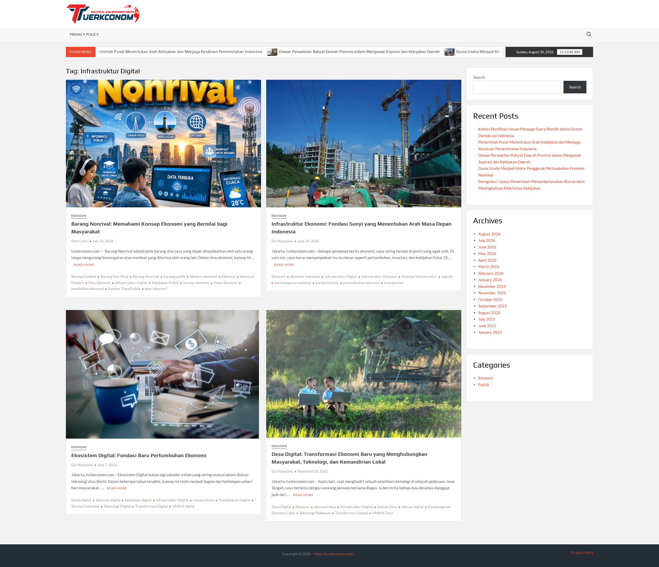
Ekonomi (78, 216)
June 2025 (487, 325)
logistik (447, 276)
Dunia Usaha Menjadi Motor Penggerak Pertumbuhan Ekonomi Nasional (481, 51)
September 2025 (492, 306)
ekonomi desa (325, 506)
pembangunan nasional (292, 282)
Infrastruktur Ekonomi (379, 276)
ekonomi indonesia (305, 276)
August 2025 (489, 312)
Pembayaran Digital (234, 500)
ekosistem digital (138, 500)
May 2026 (487, 253)
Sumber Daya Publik (124, 288)
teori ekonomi (156, 288)
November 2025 (492, 292)
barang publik (174, 276)
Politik (483, 384)
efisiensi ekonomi (203, 276)
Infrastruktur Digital (131, 282)
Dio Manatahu (282, 241)
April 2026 (487, 260)
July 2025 (486, 319)
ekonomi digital (108, 500)
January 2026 (490, 279)
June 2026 (487, 247)
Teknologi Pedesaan (315, 513)
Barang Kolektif (83, 276)
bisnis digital (81, 500)
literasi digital (412, 506)
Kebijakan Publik (165, 282)
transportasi (394, 282)
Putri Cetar (79, 241)
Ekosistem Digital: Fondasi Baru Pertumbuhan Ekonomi (138, 455)
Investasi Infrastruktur (419, 276)
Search (479, 77)
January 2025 (490, 332)
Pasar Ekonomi (226, 282)
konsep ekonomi (196, 282)
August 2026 (489, 234)
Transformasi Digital (151, 506)
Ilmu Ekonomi (100, 282)
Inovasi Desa (387, 506)
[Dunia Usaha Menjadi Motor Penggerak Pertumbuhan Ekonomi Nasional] (410, 51)
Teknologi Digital (117, 506)
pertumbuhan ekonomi (361, 282)
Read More (84, 265)
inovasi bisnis (203, 500)
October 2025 (490, 299)
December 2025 (492, 286)
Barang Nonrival (146, 276)
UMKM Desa (382, 513)
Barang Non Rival (114, 276)
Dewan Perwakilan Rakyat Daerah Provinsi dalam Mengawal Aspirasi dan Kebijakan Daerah (319, 51)
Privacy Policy (84, 34)
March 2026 (488, 266)
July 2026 (486, 240)
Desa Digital (281, 506)
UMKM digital (183, 506)
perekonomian (327, 282)
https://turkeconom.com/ (333, 554)
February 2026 (491, 273)
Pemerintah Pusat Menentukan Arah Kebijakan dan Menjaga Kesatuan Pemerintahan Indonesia (138, 51)
